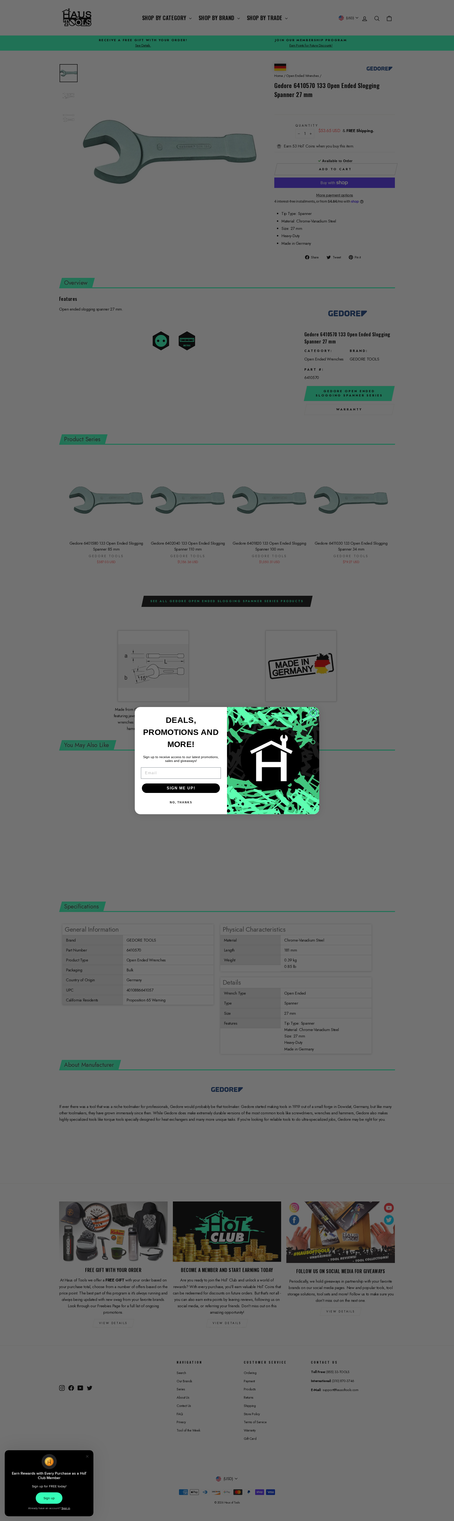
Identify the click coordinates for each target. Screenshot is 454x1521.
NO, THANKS (181, 802)
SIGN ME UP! (181, 788)
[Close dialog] (313, 712)
